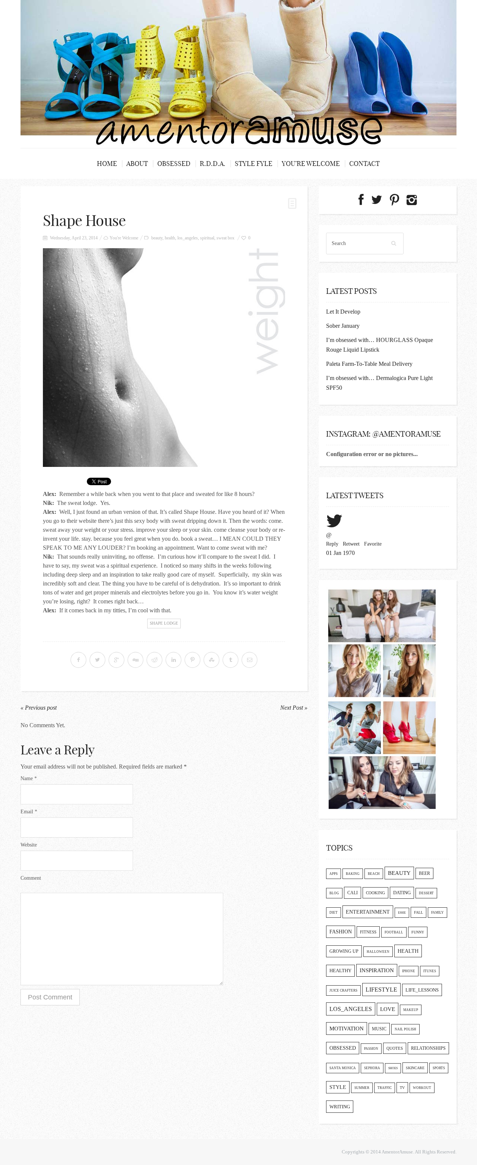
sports (439, 1068)
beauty (156, 238)
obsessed (342, 1048)
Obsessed (173, 163)
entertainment (368, 912)
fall (418, 912)
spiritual (207, 238)
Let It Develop (343, 311)
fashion (340, 932)
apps (333, 874)
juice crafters (343, 990)
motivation (346, 1028)
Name (28, 778)
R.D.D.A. (212, 163)
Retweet (351, 544)
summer (361, 1088)
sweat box (225, 238)
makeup (410, 1010)
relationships (428, 1048)
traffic (385, 1088)
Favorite (373, 544)
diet (333, 912)
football (394, 932)
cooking (375, 893)
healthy (340, 970)
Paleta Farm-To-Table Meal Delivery (369, 364)
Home (107, 163)
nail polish (405, 1029)
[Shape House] (164, 357)
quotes (394, 1048)
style (337, 1087)
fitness (368, 932)
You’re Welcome (311, 163)
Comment (30, 878)
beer (424, 873)
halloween (378, 952)
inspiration (377, 970)
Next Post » (293, 707)
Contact (364, 163)
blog (334, 893)
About (137, 163)
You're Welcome (124, 238)
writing (339, 1106)
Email (28, 811)
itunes (429, 971)
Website (28, 845)
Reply (332, 544)
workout (422, 1088)
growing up (343, 951)
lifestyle (381, 989)
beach (374, 874)
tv (402, 1088)
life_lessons (422, 990)
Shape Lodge (164, 623)
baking (353, 874)
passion (371, 1049)
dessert (426, 893)
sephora (372, 1068)
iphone (408, 971)
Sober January (343, 326)
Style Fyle (253, 163)
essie (402, 912)
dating (402, 892)
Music (379, 1028)
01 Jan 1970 (340, 553)
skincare (415, 1068)
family (437, 912)
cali (352, 892)
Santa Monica (342, 1068)
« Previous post (38, 707)
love (387, 1009)
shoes (393, 1068)
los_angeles (187, 238)
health (170, 238)
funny (417, 932)
